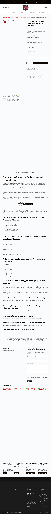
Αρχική (5, 12)
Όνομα (28, 358)
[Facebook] (3, 7)
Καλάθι (16, 489)
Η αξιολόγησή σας (30, 363)
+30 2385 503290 (45, 501)
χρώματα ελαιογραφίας (35, 75)
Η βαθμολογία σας (29, 356)
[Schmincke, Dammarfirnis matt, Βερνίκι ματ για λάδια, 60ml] (31, 425)
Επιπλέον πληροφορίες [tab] (24, 172)
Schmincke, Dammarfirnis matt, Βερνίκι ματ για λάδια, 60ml (31, 465)
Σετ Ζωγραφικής (44, 470)
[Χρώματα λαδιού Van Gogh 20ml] (19, 425)
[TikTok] (8, 7)
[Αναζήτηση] (39, 7)
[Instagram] (6, 7)
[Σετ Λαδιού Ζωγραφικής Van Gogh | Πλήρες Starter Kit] (43, 425)
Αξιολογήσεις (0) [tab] (33, 172)
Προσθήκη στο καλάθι (30, 473)
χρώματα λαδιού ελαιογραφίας (35, 76)
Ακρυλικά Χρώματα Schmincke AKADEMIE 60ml (7, 465)
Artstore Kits (40, 469)
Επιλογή (5, 473)
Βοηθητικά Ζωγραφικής (30, 469)
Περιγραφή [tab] (17, 172)
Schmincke (33, 69)
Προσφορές (32, 12)
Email (39, 358)
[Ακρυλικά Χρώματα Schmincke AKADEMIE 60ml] (8, 425)
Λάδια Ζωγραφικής (39, 69)
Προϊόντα (16, 488)
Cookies (28, 486)
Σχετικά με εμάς (41, 12)
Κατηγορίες (13, 12)
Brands (22, 12)
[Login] (42, 7)
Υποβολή (29, 381)
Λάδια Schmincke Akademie (37, 74)
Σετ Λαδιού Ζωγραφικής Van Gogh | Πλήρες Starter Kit (43, 465)
